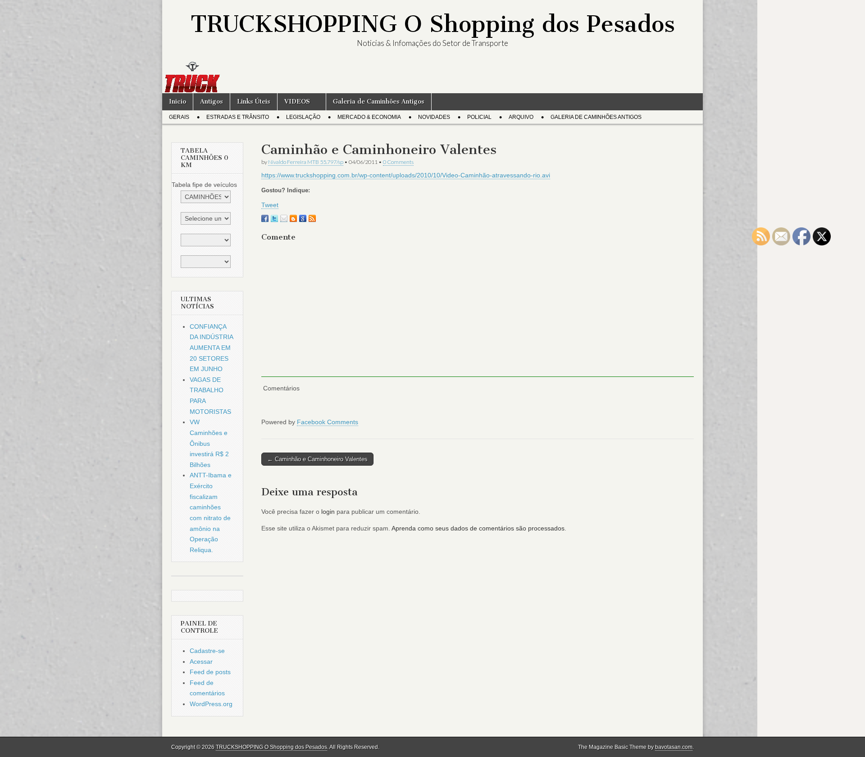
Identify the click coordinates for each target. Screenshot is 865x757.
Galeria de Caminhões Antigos (378, 101)
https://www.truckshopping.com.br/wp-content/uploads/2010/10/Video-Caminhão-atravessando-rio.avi (405, 175)
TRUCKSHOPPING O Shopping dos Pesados (433, 24)
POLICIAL (479, 117)
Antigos (211, 101)
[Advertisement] (477, 314)
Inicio (177, 101)
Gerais (179, 117)
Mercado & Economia (369, 117)
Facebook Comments (327, 422)
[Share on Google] (302, 218)
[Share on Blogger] (293, 218)
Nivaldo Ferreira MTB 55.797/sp (305, 162)
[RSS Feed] (312, 218)
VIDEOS (297, 101)
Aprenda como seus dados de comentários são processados (478, 528)
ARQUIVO (521, 117)
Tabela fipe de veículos (204, 184)
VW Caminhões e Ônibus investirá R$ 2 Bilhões (209, 443)
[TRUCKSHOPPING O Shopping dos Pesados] (432, 77)
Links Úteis (253, 101)
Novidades (434, 117)
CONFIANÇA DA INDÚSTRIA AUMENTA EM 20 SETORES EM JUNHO (211, 348)
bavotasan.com (673, 747)
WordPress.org (211, 703)
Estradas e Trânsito (237, 117)
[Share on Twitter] (274, 218)
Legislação (303, 117)
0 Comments (398, 162)
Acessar (201, 661)
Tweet (269, 205)
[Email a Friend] (283, 218)
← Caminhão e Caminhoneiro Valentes (317, 459)
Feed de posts (210, 671)
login (328, 511)
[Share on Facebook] (265, 218)
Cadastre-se (207, 650)
